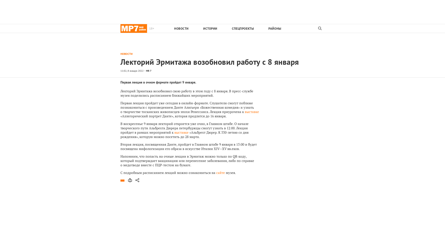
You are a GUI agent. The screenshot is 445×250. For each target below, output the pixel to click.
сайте (221, 172)
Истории (210, 29)
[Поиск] (320, 28)
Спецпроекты (243, 29)
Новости (181, 29)
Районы (274, 29)
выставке (252, 112)
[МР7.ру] (133, 28)
